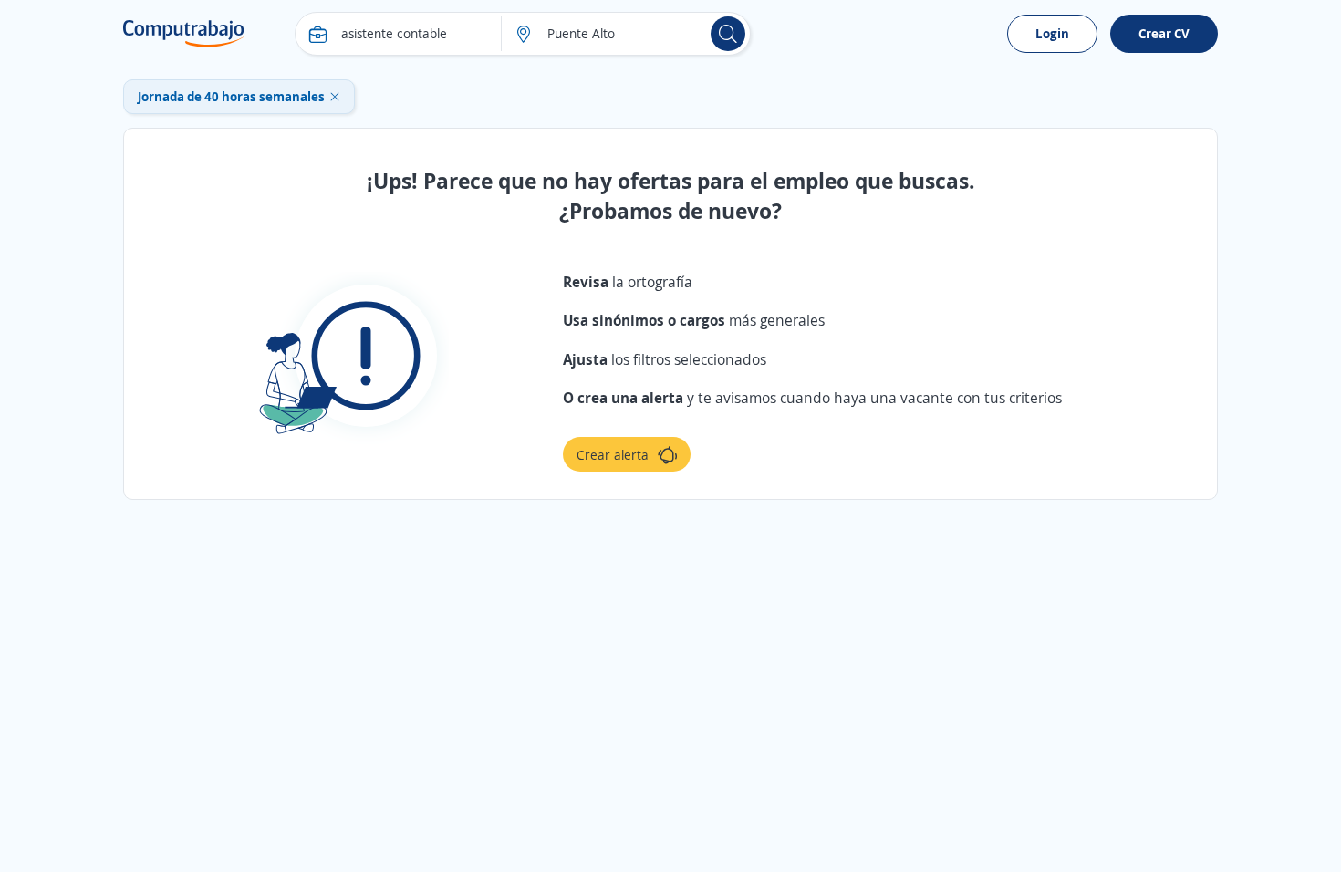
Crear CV (1164, 33)
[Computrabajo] (183, 33)
